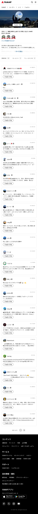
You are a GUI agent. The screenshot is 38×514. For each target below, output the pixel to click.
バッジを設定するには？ (8, 41)
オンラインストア (19, 455)
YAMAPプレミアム (7, 455)
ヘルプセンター (15, 468)
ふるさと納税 (6, 459)
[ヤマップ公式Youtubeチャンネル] (19, 503)
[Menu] (25, 25)
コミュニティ (5, 446)
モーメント (12, 443)
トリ (19, 7)
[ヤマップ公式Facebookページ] (4, 503)
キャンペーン (15, 446)
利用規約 (11, 477)
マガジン (28, 455)
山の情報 (24, 443)
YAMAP (3, 7)
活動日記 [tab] (5, 58)
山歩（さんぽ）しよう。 (28, 446)
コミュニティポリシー (8, 481)
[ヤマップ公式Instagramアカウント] (14, 503)
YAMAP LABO (27, 459)
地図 (18, 443)
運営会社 (4, 477)
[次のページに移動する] (24, 430)
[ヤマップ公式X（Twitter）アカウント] (9, 503)
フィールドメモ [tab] (29, 58)
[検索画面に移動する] (32, 2)
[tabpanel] (19, 248)
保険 (13, 459)
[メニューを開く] (35, 2)
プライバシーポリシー (22, 477)
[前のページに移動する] (20, 430)
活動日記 (4, 443)
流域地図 (18, 459)
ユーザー (12, 7)
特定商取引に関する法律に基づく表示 (12, 484)
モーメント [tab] (17, 58)
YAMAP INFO (5, 468)
